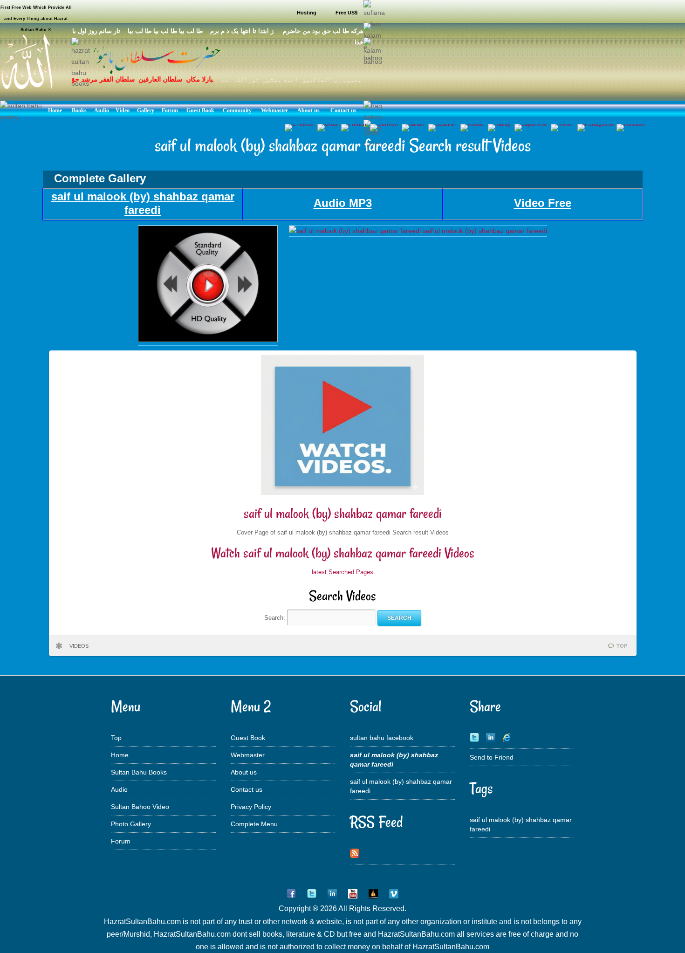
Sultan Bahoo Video (140, 806)
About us (244, 772)
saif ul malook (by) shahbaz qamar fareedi (343, 513)
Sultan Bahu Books (139, 772)
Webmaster (248, 755)
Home (120, 755)
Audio (119, 789)
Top (116, 737)
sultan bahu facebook (381, 737)
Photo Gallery (131, 824)
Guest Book (248, 737)
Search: (275, 617)
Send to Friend (492, 757)
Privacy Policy (251, 806)
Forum (120, 841)
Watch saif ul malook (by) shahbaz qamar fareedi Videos (342, 552)
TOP (621, 646)
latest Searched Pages (342, 572)
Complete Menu (254, 824)
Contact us (246, 789)
